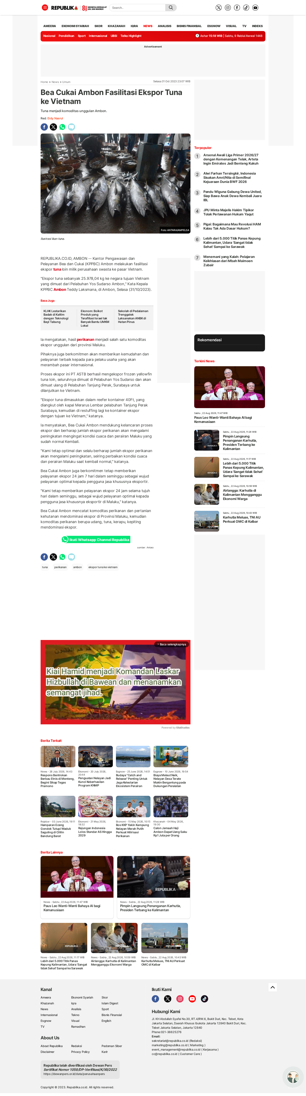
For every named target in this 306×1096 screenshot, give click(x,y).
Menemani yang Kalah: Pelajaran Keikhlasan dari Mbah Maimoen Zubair (229, 261)
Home (44, 82)
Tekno (75, 1015)
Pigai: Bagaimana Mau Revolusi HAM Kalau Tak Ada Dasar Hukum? (232, 226)
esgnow (213, 26)
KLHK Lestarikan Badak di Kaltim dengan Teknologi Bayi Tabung (56, 316)
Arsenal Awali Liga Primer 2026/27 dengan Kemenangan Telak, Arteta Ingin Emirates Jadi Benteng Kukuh (231, 159)
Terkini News (204, 361)
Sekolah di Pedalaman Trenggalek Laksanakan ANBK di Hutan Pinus (133, 316)
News (55, 82)
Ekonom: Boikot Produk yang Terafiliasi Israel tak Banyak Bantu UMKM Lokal (95, 318)
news (147, 26)
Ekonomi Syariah (75, 26)
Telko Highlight (131, 35)
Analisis (76, 1009)
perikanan (85, 339)
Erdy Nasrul (55, 118)
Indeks (257, 26)
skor (98, 26)
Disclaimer (47, 1052)
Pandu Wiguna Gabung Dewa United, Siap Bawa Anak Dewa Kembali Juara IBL (232, 196)
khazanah (116, 26)
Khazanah (47, 1003)
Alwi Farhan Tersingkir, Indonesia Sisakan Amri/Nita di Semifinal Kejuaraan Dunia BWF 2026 (229, 177)
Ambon (60, 289)
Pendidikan (66, 35)
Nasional (49, 35)
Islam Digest (110, 1003)
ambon (77, 567)
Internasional (98, 35)
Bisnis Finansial (189, 26)
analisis (164, 26)
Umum (66, 82)
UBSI (114, 35)
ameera (49, 26)
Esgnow (46, 1020)
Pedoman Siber (112, 1046)
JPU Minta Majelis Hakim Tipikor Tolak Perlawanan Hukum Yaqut (228, 212)
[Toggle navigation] (45, 7)
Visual (75, 1020)
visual (231, 26)
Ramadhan (78, 1026)
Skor (105, 997)
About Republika (52, 1046)
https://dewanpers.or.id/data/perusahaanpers (74, 1074)
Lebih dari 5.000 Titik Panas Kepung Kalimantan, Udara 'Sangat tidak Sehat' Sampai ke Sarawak (232, 242)
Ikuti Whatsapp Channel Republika (99, 540)
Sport (82, 35)
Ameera (46, 997)
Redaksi (76, 1046)
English (106, 1020)
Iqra (73, 1003)
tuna (57, 269)
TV (244, 26)
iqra (134, 26)
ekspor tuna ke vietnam (102, 567)
